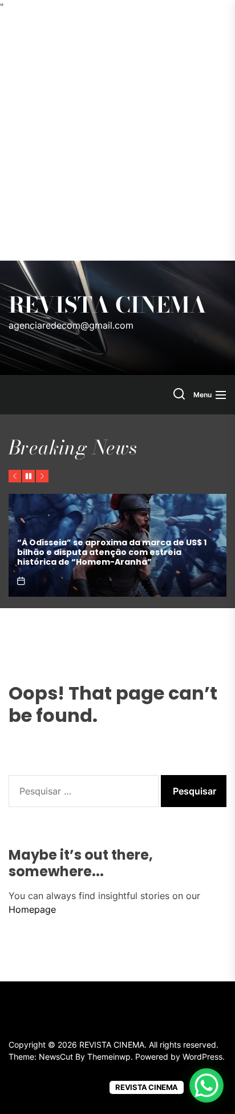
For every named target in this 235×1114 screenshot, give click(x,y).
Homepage (32, 909)
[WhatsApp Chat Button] (206, 1085)
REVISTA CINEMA (107, 305)
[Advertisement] (117, 137)
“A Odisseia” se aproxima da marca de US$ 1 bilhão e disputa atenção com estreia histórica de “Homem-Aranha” (111, 552)
